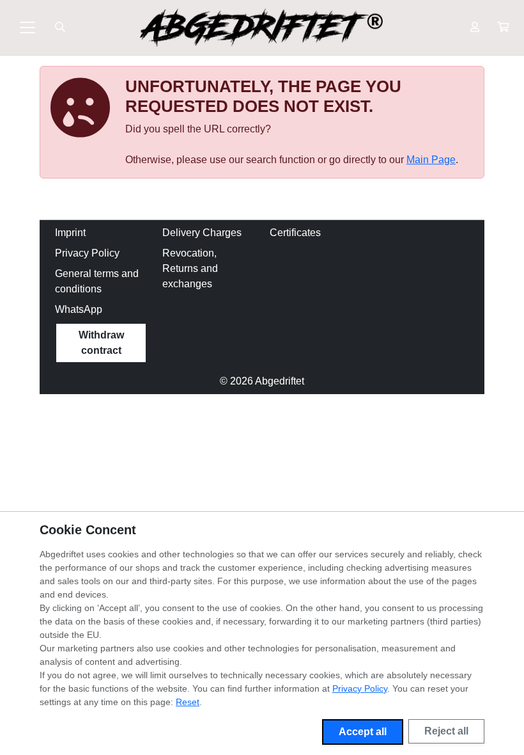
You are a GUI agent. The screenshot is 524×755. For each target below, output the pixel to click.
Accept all (363, 731)
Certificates (295, 232)
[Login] (475, 27)
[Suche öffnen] (60, 27)
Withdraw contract (101, 343)
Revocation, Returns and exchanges (190, 268)
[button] (502, 27)
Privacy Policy (87, 253)
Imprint (70, 232)
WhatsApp (78, 309)
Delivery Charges (202, 232)
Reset (187, 702)
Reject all (446, 731)
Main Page (431, 159)
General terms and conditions (97, 281)
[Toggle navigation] (27, 27)
